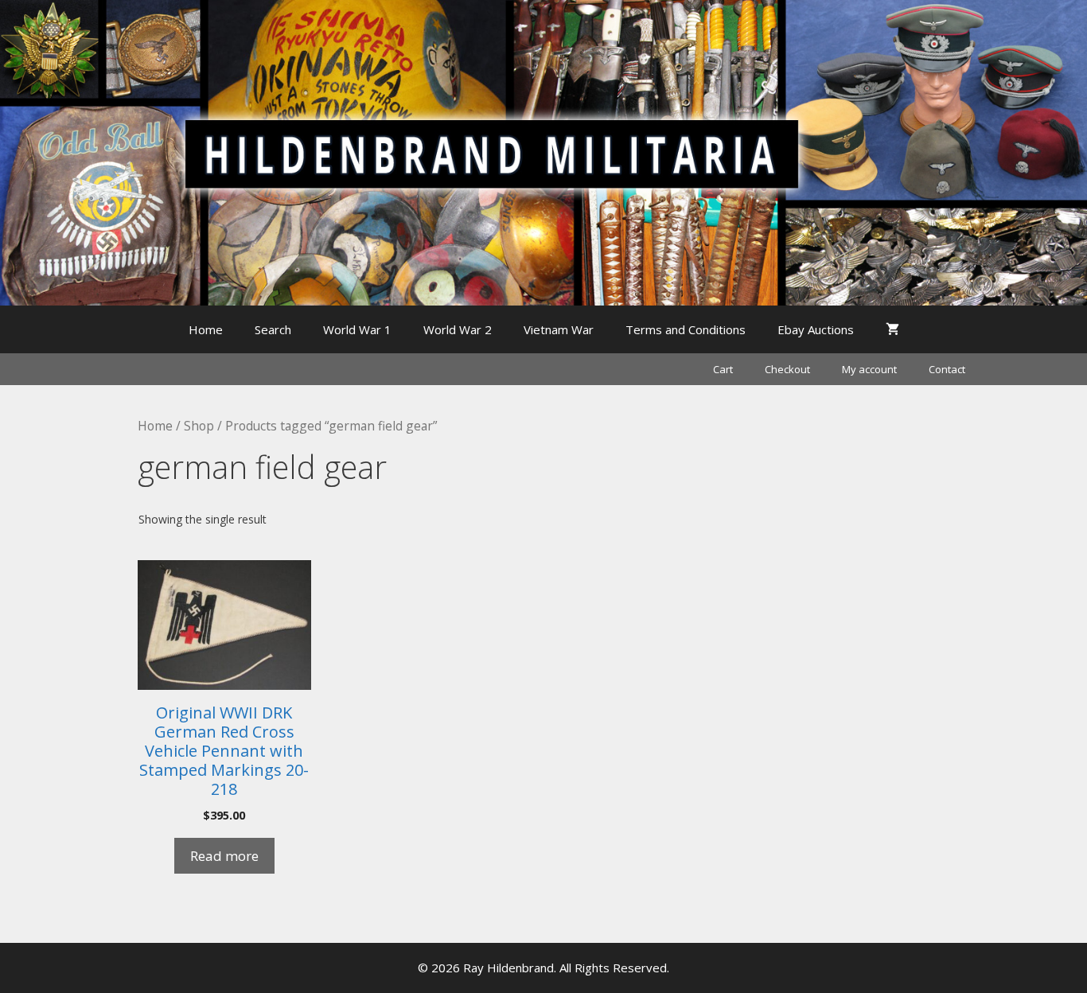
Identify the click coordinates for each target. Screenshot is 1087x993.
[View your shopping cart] (892, 329)
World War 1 (357, 329)
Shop (199, 425)
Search (273, 329)
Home (206, 329)
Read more (224, 856)
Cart (723, 369)
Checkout (787, 369)
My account (869, 369)
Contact (947, 369)
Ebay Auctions (815, 329)
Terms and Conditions (685, 329)
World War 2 (457, 329)
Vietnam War (559, 329)
